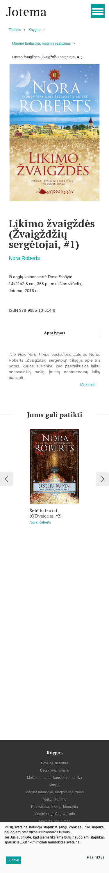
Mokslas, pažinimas (54, 821)
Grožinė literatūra (54, 763)
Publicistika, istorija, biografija (54, 807)
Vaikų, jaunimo (54, 799)
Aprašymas (54, 333)
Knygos (34, 30)
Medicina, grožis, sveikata (54, 814)
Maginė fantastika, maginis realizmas (41, 43)
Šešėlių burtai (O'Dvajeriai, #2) (46, 513)
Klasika (54, 785)
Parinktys (96, 857)
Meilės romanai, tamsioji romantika (54, 778)
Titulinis (15, 30)
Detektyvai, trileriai (54, 770)
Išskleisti (87, 384)
